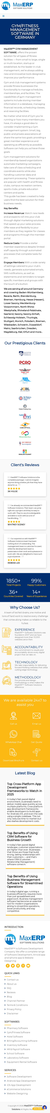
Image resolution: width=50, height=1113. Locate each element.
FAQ (9, 988)
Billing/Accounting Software (22, 1041)
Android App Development (21, 1081)
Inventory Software (17, 1045)
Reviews (11, 992)
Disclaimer (12, 1013)
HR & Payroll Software (18, 1049)
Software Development (19, 1076)
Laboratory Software (18, 1058)
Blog (9, 996)
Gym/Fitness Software (18, 1032)
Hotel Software (15, 1036)
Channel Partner (16, 1001)
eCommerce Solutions (19, 1089)
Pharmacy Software (17, 1028)
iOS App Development (19, 1085)
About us (11, 984)
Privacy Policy (14, 1009)
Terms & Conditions (17, 1005)
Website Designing (17, 1093)
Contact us (12, 980)
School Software (15, 1053)
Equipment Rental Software (22, 1062)
